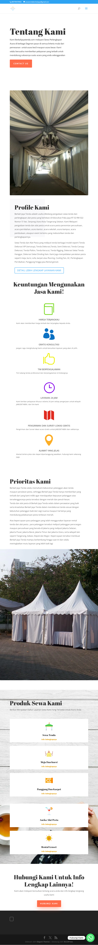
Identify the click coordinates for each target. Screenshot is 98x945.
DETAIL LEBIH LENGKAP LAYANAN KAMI (39, 270)
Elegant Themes (43, 942)
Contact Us (21, 63)
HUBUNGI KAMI (49, 903)
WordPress (68, 942)
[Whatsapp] (90, 938)
